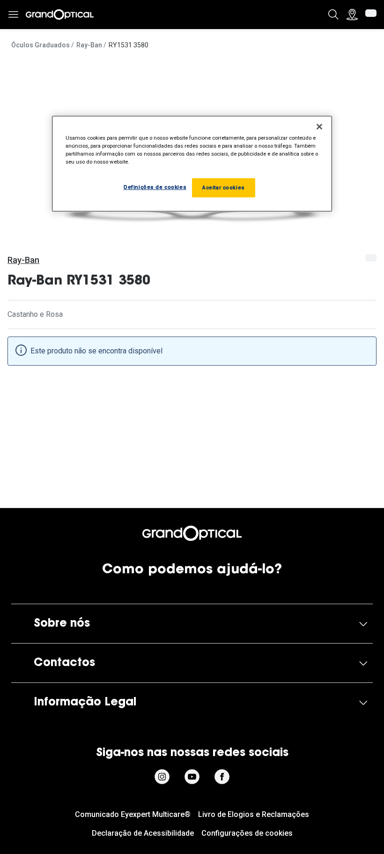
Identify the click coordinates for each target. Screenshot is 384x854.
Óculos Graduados (40, 45)
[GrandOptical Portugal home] (192, 533)
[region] (192, 163)
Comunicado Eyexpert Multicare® (133, 814)
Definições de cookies (155, 187)
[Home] (60, 14)
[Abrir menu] (13, 15)
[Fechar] (319, 126)
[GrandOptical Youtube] (192, 776)
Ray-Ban (89, 45)
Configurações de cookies (247, 833)
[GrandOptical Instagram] (162, 776)
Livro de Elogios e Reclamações (253, 814)
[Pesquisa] (333, 14)
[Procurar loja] (352, 14)
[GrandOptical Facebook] (221, 776)
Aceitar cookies (223, 187)
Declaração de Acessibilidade (143, 833)
